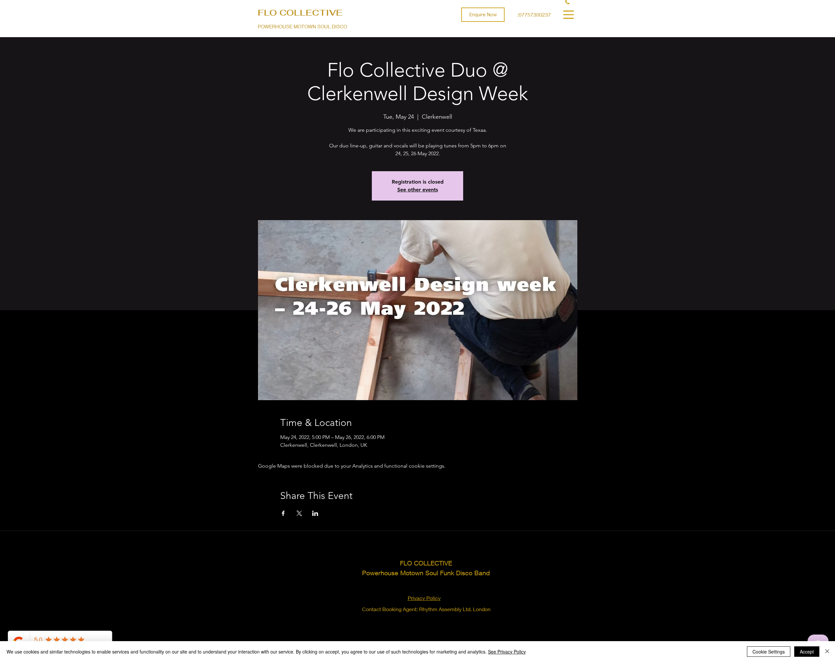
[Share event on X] (299, 513)
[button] (483, 15)
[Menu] (569, 14)
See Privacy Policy (507, 651)
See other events (417, 190)
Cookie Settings (768, 651)
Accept (807, 651)
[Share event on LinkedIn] (315, 513)
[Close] (827, 651)
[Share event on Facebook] (283, 513)
